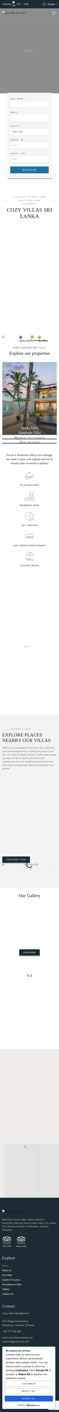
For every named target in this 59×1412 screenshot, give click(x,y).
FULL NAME (17, 99)
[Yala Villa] (7, 1240)
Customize (28, 1384)
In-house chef (29, 485)
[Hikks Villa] (21, 1240)
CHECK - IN (17, 140)
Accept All (29, 1398)
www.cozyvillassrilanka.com (17, 1337)
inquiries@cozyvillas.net (15, 1341)
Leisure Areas (29, 565)
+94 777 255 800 (11, 1331)
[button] (5, 866)
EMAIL (14, 112)
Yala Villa (6, 1246)
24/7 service (29, 525)
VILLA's (15, 126)
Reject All (29, 1391)
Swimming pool (29, 505)
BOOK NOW (30, 170)
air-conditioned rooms (29, 545)
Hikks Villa (21, 1246)
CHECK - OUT (18, 154)
